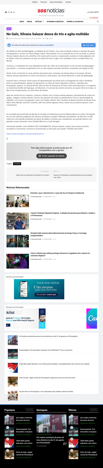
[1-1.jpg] (31, 299)
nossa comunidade (46, 45)
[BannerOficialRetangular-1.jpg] (31, 328)
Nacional (44, 2)
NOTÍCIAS (38, 21)
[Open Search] (98, 21)
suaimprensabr (36, 197)
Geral (9, 29)
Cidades (34, 2)
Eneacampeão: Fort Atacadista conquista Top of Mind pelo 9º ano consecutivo (45, 350)
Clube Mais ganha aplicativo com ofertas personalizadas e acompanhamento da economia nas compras (54, 364)
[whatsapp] (14, 12)
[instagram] (8, 12)
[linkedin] (11, 12)
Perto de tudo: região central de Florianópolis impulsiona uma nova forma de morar (47, 378)
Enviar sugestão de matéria (53, 156)
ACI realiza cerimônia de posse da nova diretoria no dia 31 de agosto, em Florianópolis (48, 336)
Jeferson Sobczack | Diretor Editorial (19, 38)
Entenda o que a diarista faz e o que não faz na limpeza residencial (57, 193)
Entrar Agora (89, 45)
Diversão (17, 164)
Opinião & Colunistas (75, 21)
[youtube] (5, 12)
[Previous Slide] (27, 409)
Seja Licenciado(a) (56, 2)
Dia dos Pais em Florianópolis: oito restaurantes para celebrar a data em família (46, 391)
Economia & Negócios (55, 21)
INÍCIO (22, 21)
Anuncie (68, 2)
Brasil (29, 21)
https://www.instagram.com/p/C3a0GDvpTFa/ (25, 134)
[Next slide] (31, 409)
